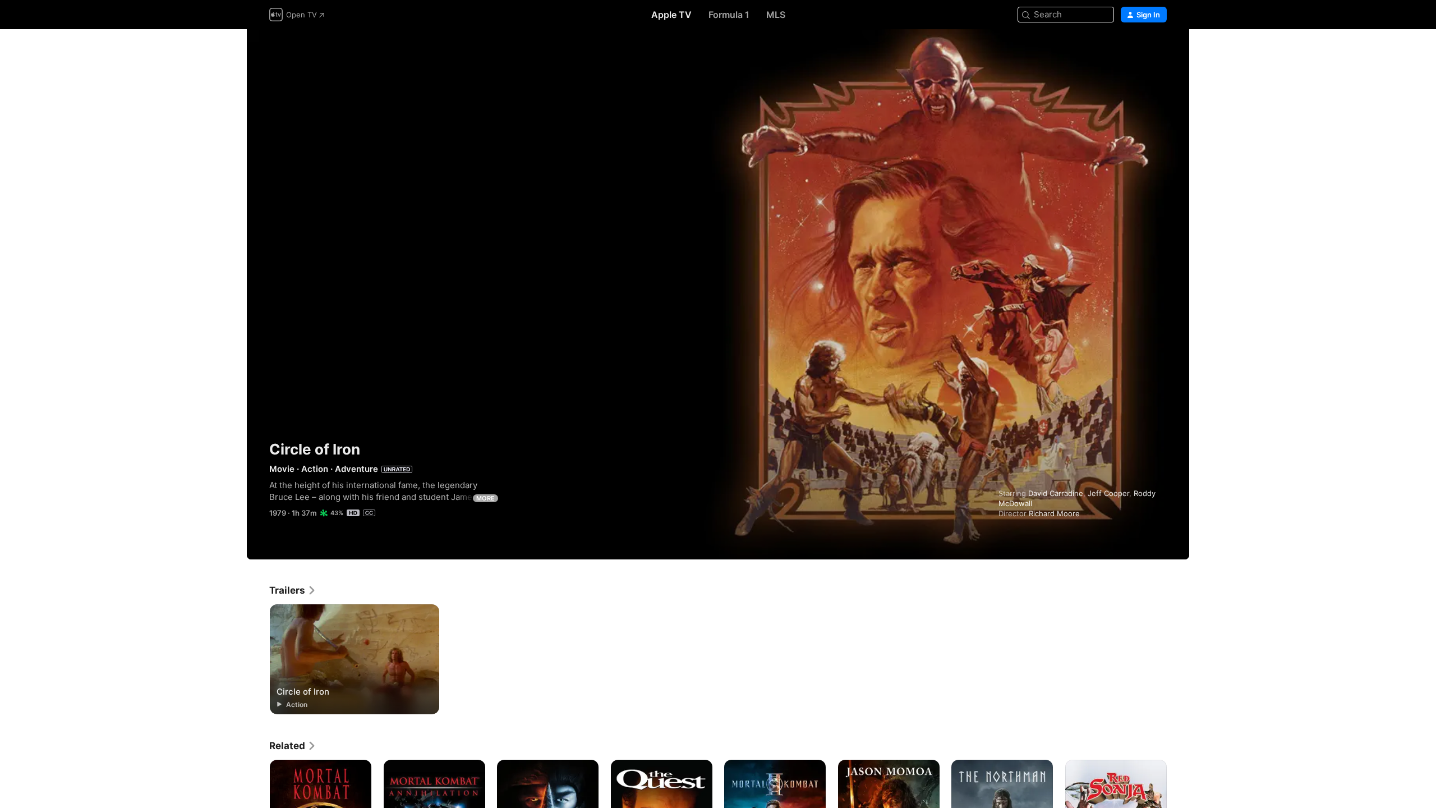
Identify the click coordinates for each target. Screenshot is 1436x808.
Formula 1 (728, 14)
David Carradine (1055, 493)
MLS (775, 14)
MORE (485, 498)
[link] (292, 590)
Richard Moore (1054, 513)
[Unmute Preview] (1159, 51)
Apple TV (671, 14)
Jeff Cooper (1108, 493)
